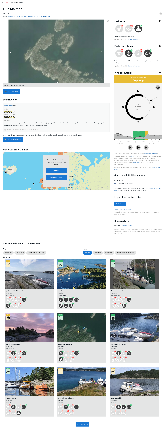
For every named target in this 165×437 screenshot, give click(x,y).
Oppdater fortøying (133, 66)
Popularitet (109, 252)
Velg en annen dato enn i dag (122, 209)
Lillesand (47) (45, 16)
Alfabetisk (97, 252)
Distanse (87, 252)
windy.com (135, 162)
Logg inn (56, 170)
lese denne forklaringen (150, 153)
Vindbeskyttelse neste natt (126, 252)
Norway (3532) (13, 16)
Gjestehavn (20, 252)
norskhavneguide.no (17, 2)
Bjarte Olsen (8, 105)
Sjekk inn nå (120, 204)
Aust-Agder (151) (33, 16)
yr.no (132, 156)
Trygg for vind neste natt (36, 252)
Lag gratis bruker (56, 177)
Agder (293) (23, 16)
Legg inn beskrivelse (13, 139)
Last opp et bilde (11, 91)
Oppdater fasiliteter (133, 39)
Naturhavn (8, 252)
